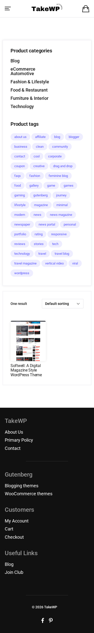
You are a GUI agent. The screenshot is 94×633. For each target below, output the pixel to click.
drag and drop (62, 166)
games (68, 185)
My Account (17, 520)
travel (42, 253)
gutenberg (40, 195)
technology (22, 253)
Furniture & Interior (29, 98)
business (20, 146)
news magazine (61, 215)
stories (39, 244)
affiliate (40, 137)
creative (39, 166)
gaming (19, 195)
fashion (34, 176)
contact (19, 156)
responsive (59, 234)
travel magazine (25, 263)
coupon (19, 166)
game (51, 185)
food (17, 185)
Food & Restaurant (29, 90)
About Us (14, 432)
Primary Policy (19, 440)
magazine (41, 205)
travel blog (62, 253)
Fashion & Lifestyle (30, 81)
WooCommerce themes (28, 493)
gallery (34, 185)
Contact (13, 448)
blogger (74, 137)
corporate (55, 156)
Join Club (14, 572)
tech (55, 244)
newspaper (22, 224)
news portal (47, 224)
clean (40, 146)
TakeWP (50, 607)
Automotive (22, 73)
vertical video (54, 263)
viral (75, 263)
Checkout (14, 537)
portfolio (20, 234)
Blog (15, 60)
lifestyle (20, 205)
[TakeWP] (47, 8)
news (37, 215)
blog (57, 137)
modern (19, 215)
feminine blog (58, 176)
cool (37, 156)
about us (20, 137)
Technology (22, 106)
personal (70, 224)
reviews (19, 244)
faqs (17, 176)
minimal (62, 205)
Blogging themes (21, 485)
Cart (9, 528)
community (60, 146)
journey (61, 195)
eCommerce (23, 69)
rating (39, 234)
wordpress (21, 273)
